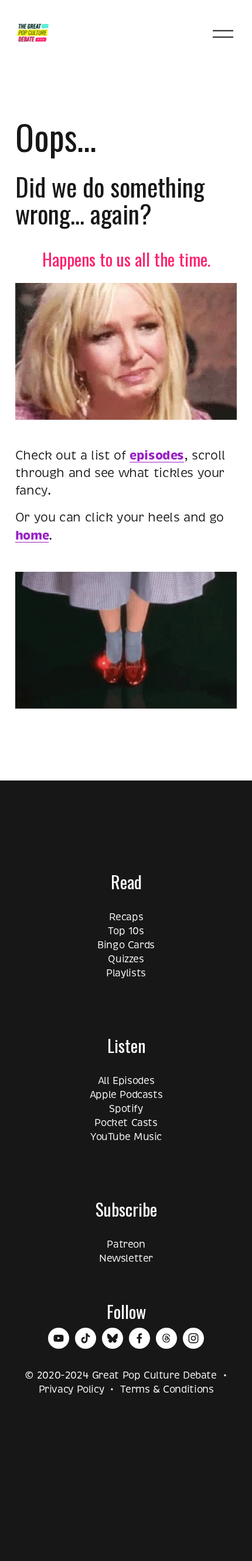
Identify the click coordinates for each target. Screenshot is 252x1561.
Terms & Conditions (166, 1389)
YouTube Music (126, 1137)
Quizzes (126, 959)
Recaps (126, 917)
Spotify (125, 1109)
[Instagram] (193, 1338)
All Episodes (126, 1081)
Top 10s (126, 931)
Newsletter (126, 1258)
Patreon (126, 1244)
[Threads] (166, 1338)
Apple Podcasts (126, 1095)
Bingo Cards (126, 945)
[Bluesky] (112, 1338)
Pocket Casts (125, 1123)
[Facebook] (139, 1338)
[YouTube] (58, 1338)
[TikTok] (85, 1338)
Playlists (126, 973)
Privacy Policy (71, 1389)
